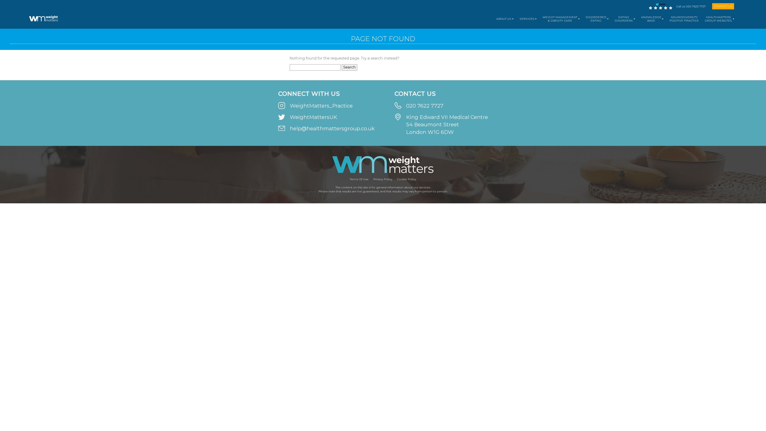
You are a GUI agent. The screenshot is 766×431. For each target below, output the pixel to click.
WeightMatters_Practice (321, 106)
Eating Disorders (624, 19)
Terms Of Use (359, 179)
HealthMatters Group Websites (718, 19)
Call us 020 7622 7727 (691, 6)
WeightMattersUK (313, 117)
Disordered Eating (596, 19)
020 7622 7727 (424, 106)
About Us (503, 19)
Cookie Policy (406, 179)
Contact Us (723, 6)
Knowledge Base (651, 19)
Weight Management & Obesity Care (560, 19)
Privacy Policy (382, 179)
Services (527, 19)
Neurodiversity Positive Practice (684, 19)
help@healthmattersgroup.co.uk (332, 128)
